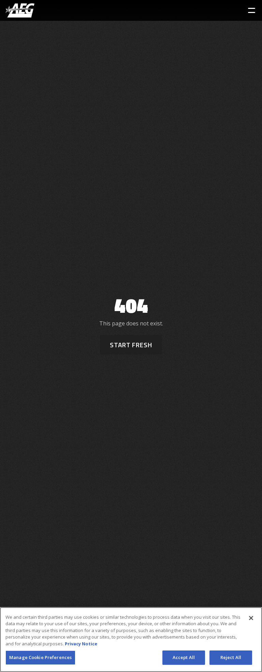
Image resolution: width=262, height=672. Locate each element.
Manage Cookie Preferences (40, 657)
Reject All (230, 657)
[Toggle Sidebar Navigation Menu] (251, 10)
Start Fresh (131, 345)
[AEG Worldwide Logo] (19, 10)
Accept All (184, 657)
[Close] (251, 618)
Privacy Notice (81, 644)
